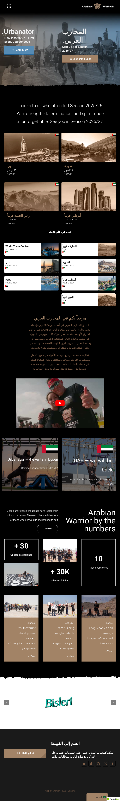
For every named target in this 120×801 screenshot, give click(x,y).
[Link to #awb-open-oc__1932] (9, 6)
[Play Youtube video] (60, 403)
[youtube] (84, 763)
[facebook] (113, 763)
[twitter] (105, 763)
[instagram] (98, 763)
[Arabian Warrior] (99, 4)
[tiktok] (91, 763)
